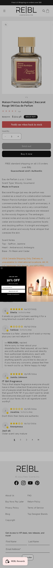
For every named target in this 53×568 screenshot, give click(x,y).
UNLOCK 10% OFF (13, 291)
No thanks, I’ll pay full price (13, 294)
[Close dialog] (1, 268)
